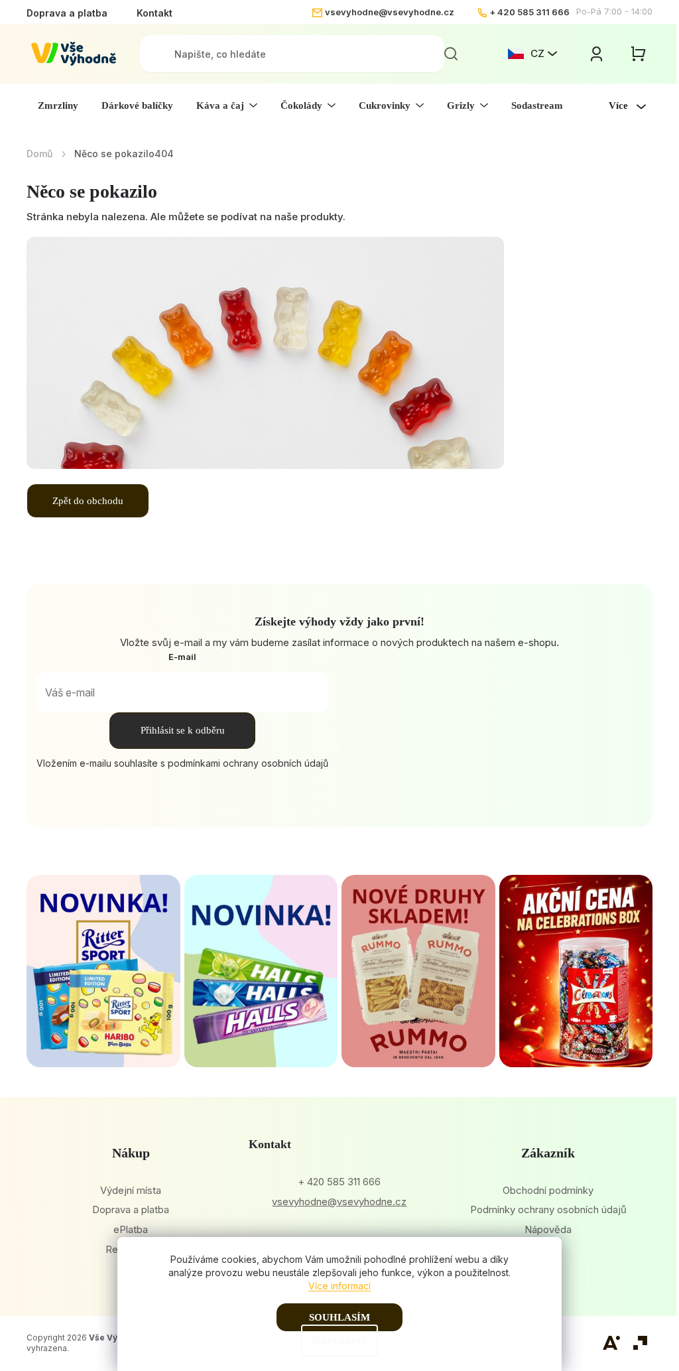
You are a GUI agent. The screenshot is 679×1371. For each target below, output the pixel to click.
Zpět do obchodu (87, 500)
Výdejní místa (130, 1190)
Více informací (339, 1285)
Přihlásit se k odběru (183, 730)
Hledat (451, 53)
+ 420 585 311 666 (529, 12)
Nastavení (339, 1340)
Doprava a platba (67, 13)
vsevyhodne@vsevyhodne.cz (389, 12)
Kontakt (154, 13)
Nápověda (548, 1229)
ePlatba (130, 1229)
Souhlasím (339, 1317)
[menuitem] (58, 105)
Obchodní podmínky (548, 1190)
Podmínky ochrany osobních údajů (548, 1209)
